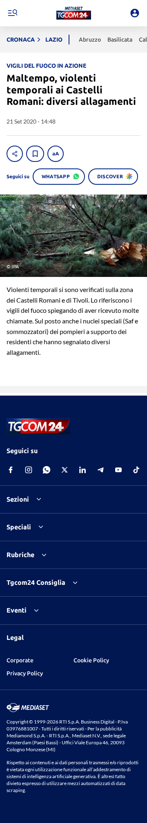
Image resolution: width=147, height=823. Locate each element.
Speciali (19, 527)
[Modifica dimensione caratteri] (55, 154)
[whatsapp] (46, 470)
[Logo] (73, 13)
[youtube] (118, 470)
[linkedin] (82, 470)
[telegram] (100, 470)
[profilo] (134, 13)
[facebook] (11, 470)
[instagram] (28, 470)
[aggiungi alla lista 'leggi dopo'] (35, 154)
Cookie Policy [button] (91, 660)
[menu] (12, 13)
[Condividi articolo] (15, 154)
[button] (73, 13)
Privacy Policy (25, 673)
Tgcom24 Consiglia (36, 582)
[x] (64, 470)
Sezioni (18, 499)
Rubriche (20, 554)
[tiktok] (136, 470)
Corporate (20, 660)
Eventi (17, 610)
